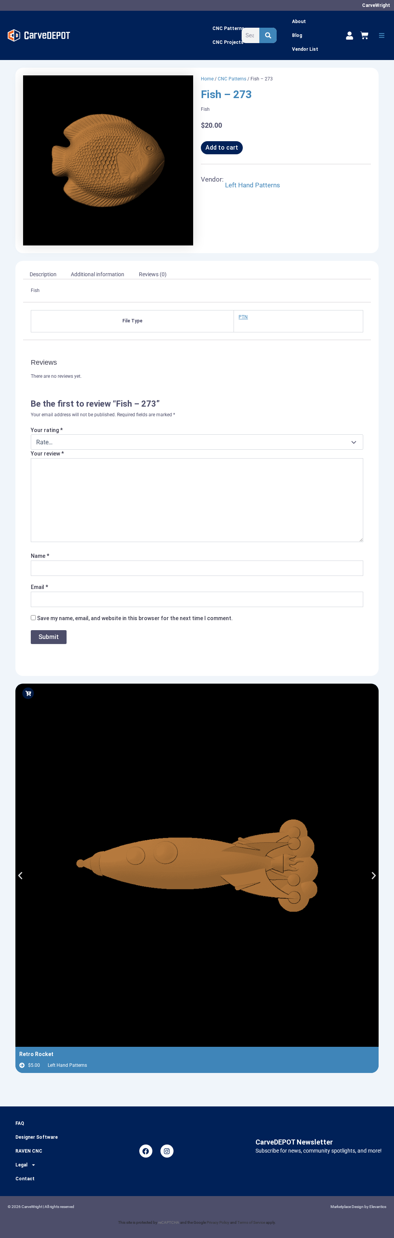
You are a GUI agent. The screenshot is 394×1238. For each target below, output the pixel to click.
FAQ (19, 1123)
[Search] (268, 35)
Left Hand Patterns (252, 185)
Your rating (47, 430)
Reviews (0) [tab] (153, 274)
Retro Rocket (36, 1054)
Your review (47, 453)
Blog (297, 35)
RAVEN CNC (28, 1151)
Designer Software (36, 1137)
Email (39, 587)
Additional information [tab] (97, 274)
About (299, 21)
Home (207, 79)
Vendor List (305, 49)
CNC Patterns (228, 28)
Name (40, 556)
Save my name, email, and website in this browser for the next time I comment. (135, 618)
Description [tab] (43, 274)
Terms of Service (251, 1222)
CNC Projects (228, 42)
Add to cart (221, 147)
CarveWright (376, 5)
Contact (25, 1178)
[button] (381, 35)
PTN (243, 317)
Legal (21, 1165)
